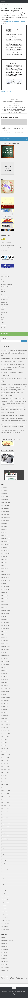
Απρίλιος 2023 (5, 604)
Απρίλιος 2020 (5, 712)
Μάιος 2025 (4, 529)
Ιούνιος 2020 (4, 706)
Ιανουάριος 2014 (5, 923)
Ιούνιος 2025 (4, 526)
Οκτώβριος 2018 (5, 766)
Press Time (3, 325)
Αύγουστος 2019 (5, 736)
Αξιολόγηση (6, 978)
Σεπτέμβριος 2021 (6, 661)
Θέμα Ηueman (23, 991)
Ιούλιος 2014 (4, 905)
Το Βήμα (3, 319)
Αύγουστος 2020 (5, 700)
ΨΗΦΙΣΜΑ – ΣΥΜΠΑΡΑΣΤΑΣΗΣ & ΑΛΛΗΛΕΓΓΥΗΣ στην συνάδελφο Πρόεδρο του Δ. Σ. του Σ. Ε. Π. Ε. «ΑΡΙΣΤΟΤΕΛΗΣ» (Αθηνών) (14, 432)
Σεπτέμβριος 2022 (6, 625)
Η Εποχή (3, 289)
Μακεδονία (3, 307)
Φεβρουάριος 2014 (6, 920)
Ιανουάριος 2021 (5, 685)
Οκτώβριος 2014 (5, 896)
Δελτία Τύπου (5, 949)
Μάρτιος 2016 (5, 851)
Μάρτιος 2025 (5, 535)
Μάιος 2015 (4, 875)
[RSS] (26, 139)
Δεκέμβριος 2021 (6, 652)
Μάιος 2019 (4, 745)
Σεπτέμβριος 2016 (6, 838)
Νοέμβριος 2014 (5, 893)
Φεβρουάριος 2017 (6, 823)
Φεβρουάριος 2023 (6, 610)
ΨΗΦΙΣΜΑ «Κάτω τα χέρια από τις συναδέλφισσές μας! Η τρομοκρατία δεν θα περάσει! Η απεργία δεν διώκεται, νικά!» (13, 380)
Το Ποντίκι (3, 291)
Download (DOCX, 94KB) (6, 91)
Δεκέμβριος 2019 (6, 724)
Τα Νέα (2, 317)
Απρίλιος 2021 (5, 676)
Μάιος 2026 (4, 493)
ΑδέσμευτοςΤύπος (5, 276)
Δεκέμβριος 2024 (6, 544)
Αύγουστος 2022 (5, 628)
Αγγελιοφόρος (4, 274)
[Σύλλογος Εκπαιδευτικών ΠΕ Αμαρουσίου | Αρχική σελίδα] (5, 2)
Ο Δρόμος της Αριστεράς (6, 286)
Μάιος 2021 (4, 673)
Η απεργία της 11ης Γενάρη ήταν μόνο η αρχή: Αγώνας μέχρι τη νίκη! (6, 128)
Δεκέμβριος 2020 (6, 688)
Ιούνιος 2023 (4, 598)
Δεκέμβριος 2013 (6, 926)
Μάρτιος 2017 (5, 820)
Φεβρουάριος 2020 (6, 718)
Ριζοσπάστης (4, 314)
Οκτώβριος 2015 (5, 866)
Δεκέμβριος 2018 (6, 760)
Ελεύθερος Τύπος (5, 296)
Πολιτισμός (4, 964)
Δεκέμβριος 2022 (6, 616)
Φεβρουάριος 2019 (6, 754)
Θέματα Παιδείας (4, 250)
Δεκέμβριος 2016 (6, 829)
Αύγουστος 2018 (5, 772)
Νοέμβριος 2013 (5, 929)
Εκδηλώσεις (4, 955)
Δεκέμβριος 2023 (6, 580)
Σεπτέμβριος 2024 (6, 553)
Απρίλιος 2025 (5, 532)
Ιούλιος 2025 (4, 523)
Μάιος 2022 (4, 637)
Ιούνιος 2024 (4, 562)
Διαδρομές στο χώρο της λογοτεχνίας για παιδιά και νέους (13, 247)
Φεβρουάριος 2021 (6, 682)
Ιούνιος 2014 (4, 908)
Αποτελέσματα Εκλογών (7, 940)
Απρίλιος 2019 (5, 748)
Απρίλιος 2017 (5, 817)
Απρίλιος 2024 (5, 568)
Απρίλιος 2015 (5, 878)
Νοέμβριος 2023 (5, 583)
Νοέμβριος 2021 (5, 655)
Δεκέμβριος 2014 (6, 890)
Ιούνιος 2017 (4, 811)
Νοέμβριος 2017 (5, 799)
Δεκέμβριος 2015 (6, 860)
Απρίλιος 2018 (5, 784)
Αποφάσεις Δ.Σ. (4, 4)
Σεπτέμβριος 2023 (6, 589)
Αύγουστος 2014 (5, 902)
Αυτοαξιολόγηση (18, 978)
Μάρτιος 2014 (5, 917)
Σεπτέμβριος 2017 (6, 805)
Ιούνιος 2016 (4, 841)
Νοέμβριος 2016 (5, 832)
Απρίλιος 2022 (5, 640)
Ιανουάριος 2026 (5, 505)
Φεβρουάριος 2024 (6, 574)
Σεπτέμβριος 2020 (6, 697)
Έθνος (2, 281)
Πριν (2, 294)
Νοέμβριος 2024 (5, 547)
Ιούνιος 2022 (4, 634)
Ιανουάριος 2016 (5, 857)
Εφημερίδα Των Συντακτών (7, 284)
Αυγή (2, 279)
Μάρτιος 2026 (5, 499)
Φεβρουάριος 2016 (6, 854)
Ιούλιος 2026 (4, 487)
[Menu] (26, 1)
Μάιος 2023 (4, 601)
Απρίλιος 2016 (5, 848)
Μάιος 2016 (4, 845)
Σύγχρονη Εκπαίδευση (6, 242)
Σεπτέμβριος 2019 (6, 733)
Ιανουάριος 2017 (5, 826)
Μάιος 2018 (4, 781)
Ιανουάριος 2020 (5, 721)
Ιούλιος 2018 (4, 775)
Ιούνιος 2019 (4, 742)
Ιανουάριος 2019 (5, 757)
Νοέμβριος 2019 (5, 727)
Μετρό (2, 309)
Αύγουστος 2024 (5, 556)
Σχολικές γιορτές (5, 967)
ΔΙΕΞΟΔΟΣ (4, 952)
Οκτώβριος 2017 (5, 802)
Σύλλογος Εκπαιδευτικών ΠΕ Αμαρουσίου (15, 21)
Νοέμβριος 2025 (5, 511)
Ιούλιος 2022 (4, 631)
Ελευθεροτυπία (4, 299)
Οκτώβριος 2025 (5, 514)
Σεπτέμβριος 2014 (6, 899)
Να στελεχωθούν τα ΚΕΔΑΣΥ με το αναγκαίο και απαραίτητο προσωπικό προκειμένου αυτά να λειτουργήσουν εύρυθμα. (12, 374)
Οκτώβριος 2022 (5, 622)
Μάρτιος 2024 (5, 571)
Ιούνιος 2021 (4, 670)
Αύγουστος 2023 (5, 592)
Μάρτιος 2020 (5, 715)
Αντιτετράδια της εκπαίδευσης (7, 245)
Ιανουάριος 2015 (5, 887)
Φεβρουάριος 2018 (6, 790)
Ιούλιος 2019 (4, 739)
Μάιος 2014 (4, 911)
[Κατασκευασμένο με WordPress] (10, 991)
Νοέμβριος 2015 (5, 863)
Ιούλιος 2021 (4, 667)
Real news (3, 327)
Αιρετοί (3, 937)
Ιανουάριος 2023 (5, 613)
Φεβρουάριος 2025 (6, 538)
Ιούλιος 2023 (4, 595)
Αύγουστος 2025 (5, 520)
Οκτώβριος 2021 (5, 658)
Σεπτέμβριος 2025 (6, 517)
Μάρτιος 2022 (5, 643)
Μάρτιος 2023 (5, 607)
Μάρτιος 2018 (5, 787)
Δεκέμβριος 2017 (6, 796)
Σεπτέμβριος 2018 (6, 769)
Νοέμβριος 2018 (5, 763)
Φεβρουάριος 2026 (6, 502)
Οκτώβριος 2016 (5, 835)
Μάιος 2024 (4, 565)
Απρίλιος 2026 (5, 496)
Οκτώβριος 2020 (5, 694)
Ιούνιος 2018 (4, 778)
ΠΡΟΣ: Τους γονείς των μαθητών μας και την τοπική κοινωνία (19, 128)
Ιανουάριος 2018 (5, 793)
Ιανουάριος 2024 (5, 577)
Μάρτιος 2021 (5, 679)
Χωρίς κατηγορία (6, 970)
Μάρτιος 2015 (5, 881)
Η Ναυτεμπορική (4, 304)
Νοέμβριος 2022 (5, 619)
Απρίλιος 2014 (5, 914)
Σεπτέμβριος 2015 (6, 869)
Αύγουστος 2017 (5, 808)
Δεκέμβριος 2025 (6, 508)
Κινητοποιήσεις (5, 961)
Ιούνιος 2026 (4, 490)
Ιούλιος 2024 (4, 559)
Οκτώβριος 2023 (5, 586)
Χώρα (2, 322)
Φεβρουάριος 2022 (6, 646)
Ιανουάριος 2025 (5, 541)
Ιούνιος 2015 (4, 872)
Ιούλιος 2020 (4, 703)
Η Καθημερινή (4, 302)
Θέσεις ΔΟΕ (4, 958)
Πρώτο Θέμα (4, 312)
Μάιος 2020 (4, 709)
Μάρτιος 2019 (5, 751)
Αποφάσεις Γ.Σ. (5, 943)
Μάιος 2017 (4, 814)
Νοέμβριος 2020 (5, 691)
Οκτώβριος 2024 (5, 550)
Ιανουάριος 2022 (5, 649)
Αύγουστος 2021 (5, 664)
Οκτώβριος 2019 (5, 730)
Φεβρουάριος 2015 (6, 884)
